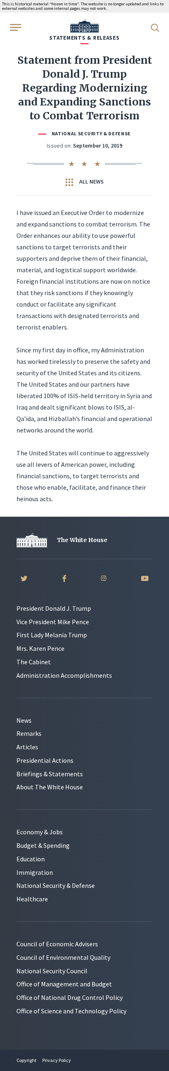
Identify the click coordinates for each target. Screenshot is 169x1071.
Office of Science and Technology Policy (71, 1011)
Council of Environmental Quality (63, 957)
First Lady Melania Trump (51, 635)
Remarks (28, 733)
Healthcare (32, 899)
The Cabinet (33, 662)
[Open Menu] (15, 27)
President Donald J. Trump (53, 608)
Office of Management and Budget (64, 984)
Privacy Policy (56, 1060)
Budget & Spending (43, 845)
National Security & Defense (91, 133)
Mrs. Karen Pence (40, 648)
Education (30, 859)
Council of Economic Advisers (57, 944)
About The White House (49, 787)
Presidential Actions (44, 760)
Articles (27, 747)
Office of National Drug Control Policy (69, 997)
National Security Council (51, 971)
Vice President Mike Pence (52, 622)
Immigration (34, 872)
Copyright (26, 1060)
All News (91, 181)
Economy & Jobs (39, 832)
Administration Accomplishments (64, 675)
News (24, 720)
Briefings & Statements (49, 774)
